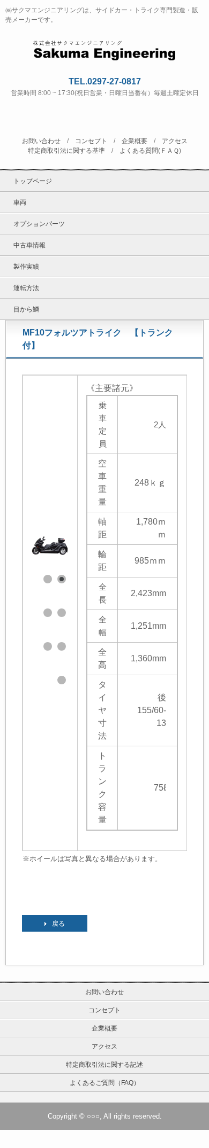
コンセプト (91, 141)
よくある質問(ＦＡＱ (149, 150)
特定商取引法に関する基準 (66, 150)
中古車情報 (29, 245)
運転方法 (26, 288)
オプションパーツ (39, 224)
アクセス (175, 141)
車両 (19, 202)
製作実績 (26, 266)
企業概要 (134, 141)
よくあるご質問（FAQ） (105, 1083)
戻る (58, 923)
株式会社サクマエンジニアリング (104, 48)
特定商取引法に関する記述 (104, 1064)
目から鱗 (26, 309)
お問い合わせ (41, 141)
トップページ (32, 181)
